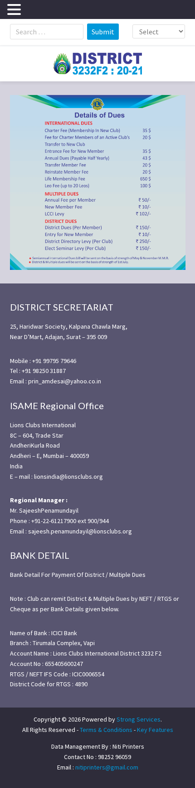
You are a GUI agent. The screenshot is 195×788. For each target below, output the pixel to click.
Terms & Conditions (106, 730)
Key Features (155, 730)
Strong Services (139, 719)
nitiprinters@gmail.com (106, 767)
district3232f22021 (97, 63)
